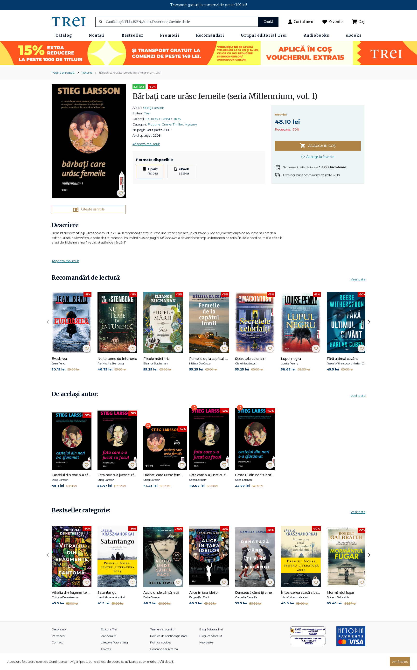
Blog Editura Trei (211, 629)
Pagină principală (63, 72)
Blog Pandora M (210, 636)
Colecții (106, 649)
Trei (147, 113)
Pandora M (108, 636)
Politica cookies (160, 642)
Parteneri (58, 636)
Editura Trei (109, 629)
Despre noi (59, 629)
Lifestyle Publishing (114, 642)
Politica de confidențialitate (169, 636)
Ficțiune (87, 72)
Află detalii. (166, 661)
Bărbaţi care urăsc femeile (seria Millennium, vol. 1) (130, 72)
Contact (57, 642)
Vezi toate (358, 279)
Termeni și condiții (162, 629)
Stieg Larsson (153, 108)
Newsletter (206, 642)
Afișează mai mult (146, 144)
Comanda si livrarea (164, 649)
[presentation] (48, 322)
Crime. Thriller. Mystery (179, 124)
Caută (268, 21)
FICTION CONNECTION (163, 119)
